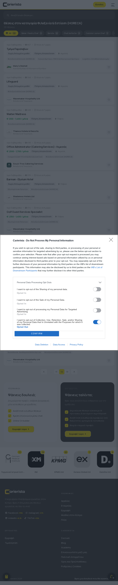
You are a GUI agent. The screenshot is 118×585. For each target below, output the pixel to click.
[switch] (97, 289)
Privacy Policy (76, 344)
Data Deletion (41, 344)
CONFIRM (37, 333)
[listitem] (59, 282)
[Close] (112, 241)
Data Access (59, 344)
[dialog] (59, 292)
